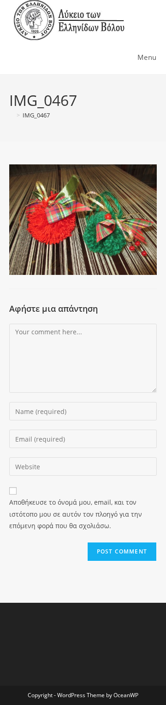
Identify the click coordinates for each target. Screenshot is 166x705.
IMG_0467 (36, 115)
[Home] (11, 115)
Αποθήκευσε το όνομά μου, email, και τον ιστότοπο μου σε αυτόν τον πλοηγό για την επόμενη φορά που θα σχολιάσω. (75, 514)
